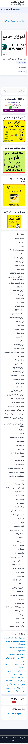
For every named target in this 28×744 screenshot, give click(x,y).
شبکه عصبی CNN (18, 553)
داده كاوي (21, 518)
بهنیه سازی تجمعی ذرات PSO (15, 488)
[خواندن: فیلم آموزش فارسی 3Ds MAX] (14, 43)
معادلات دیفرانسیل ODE (16, 595)
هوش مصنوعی (19, 618)
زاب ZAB (21, 538)
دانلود (22, 522)
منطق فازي (21, 599)
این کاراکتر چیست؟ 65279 (15, 681)
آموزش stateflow (19, 387)
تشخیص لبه (20, 503)
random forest (19, 461)
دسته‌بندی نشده (19, 534)
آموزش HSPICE (19, 329)
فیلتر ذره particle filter (17, 580)
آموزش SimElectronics (17, 375)
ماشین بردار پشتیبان (18, 588)
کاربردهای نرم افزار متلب (16, 654)
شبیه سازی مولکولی (18, 568)
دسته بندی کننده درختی (17, 530)
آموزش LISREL (19, 341)
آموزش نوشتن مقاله (18, 402)
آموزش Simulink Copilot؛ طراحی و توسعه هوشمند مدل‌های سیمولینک (14, 641)
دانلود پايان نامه (19, 526)
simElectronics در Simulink (16, 468)
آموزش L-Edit (20, 333)
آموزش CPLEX (19, 295)
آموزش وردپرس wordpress (16, 406)
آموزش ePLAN (19, 306)
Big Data (21, 430)
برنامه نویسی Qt (19, 484)
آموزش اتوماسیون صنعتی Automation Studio (16, 278)
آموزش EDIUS (19, 298)
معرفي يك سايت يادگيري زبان (14, 684)
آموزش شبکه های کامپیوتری (15, 395)
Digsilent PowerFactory (17, 438)
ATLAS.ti (21, 242)
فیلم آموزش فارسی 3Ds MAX (15, 58)
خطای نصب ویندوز (18, 677)
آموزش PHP (20, 356)
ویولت (22, 615)
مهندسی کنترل (19, 603)
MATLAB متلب (19, 445)
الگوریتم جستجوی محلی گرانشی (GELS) (14, 425)
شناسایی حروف (19, 572)
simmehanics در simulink (16, 476)
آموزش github (20, 321)
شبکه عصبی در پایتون (17, 557)
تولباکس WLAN (19, 507)
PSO (22, 457)
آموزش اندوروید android (16, 283)
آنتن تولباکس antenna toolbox (14, 410)
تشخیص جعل (20, 499)
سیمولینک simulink (18, 545)
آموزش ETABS (19, 310)
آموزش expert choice (17, 314)
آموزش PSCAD (19, 360)
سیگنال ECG (20, 541)
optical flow (20, 449)
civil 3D (22, 434)
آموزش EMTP (20, 302)
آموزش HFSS (20, 325)
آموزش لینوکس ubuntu (17, 398)
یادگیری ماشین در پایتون (16, 626)
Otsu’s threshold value (17, 453)
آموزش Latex (20, 337)
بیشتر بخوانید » (22, 72)
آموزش (22, 254)
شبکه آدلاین (20, 549)
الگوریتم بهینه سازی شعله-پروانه (14, 414)
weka (22, 480)
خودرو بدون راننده (18, 515)
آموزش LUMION (19, 345)
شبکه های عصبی (19, 561)
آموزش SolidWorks (18, 379)
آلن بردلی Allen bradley (17, 250)
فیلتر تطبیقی (20, 576)
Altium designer (19, 238)
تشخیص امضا (20, 495)
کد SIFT (21, 584)
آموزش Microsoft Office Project (14, 352)
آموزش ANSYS (19, 265)
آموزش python (19, 364)
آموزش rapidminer (18, 368)
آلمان (22, 246)
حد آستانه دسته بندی (17, 511)
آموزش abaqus (19, 262)
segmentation (20, 464)
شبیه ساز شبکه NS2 (18, 565)
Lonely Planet (20, 441)
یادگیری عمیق (20, 622)
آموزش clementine (18, 291)
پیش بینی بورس (19, 491)
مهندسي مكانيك (19, 611)
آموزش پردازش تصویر (17, 391)
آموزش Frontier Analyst (17, 318)
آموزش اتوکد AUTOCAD (16, 273)
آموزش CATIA (20, 287)
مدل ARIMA (20, 591)
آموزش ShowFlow (18, 372)
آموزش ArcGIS (19, 269)
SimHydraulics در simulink (16, 472)
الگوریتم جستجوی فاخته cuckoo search (14, 419)
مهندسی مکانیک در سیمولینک (15, 607)
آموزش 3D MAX (21, 62)
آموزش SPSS (20, 383)
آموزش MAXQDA (19, 348)
